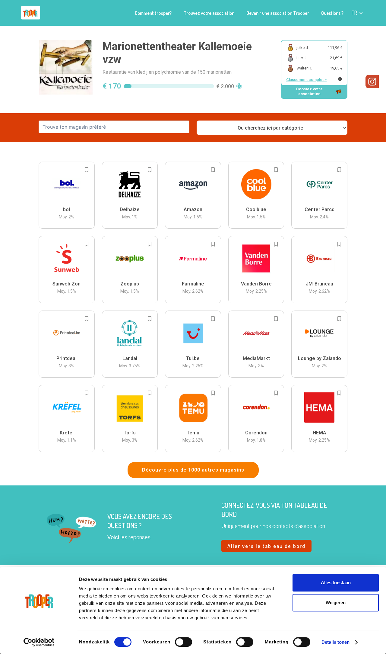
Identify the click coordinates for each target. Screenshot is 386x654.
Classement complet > (306, 79)
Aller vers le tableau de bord (266, 546)
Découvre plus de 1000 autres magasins (193, 470)
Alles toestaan (336, 582)
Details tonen (335, 642)
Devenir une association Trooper (277, 13)
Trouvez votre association (209, 13)
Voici (113, 537)
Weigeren (336, 602)
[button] (357, 13)
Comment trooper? (153, 13)
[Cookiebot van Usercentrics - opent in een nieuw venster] (39, 642)
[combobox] (114, 127)
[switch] (183, 642)
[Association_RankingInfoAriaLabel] (339, 79)
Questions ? (332, 13)
